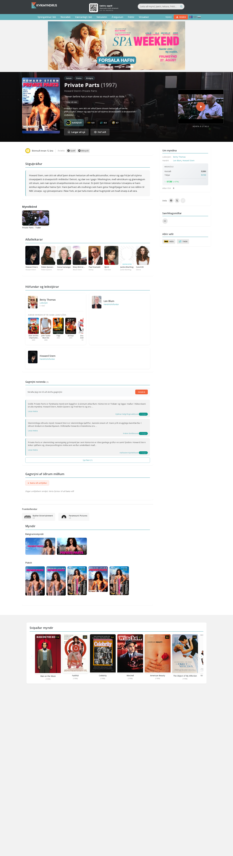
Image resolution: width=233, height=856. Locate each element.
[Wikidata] (165, 221)
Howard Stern (47, 355)
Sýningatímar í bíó (47, 17)
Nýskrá (168, 17)
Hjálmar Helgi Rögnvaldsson (126, 414)
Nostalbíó (66, 17)
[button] (201, 656)
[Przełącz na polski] (199, 17)
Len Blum (109, 301)
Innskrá (141, 392)
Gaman (69, 78)
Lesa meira (33, 411)
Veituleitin (102, 17)
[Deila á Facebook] (171, 200)
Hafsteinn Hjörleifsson (129, 452)
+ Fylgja (143, 414)
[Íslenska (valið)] (191, 17)
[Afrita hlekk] (183, 200)
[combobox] (161, 6)
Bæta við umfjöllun (37, 483)
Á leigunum (117, 17)
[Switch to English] (195, 17)
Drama (78, 78)
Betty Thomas (48, 299)
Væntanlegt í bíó (83, 17)
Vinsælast (144, 17)
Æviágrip (89, 78)
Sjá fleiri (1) (87, 460)
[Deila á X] (177, 200)
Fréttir (131, 17)
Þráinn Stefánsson (130, 433)
